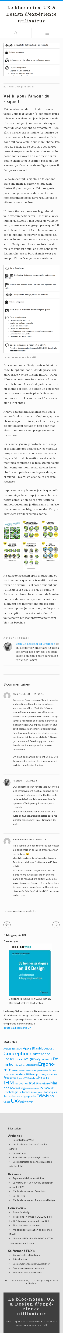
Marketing (17, 1088)
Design (28, 1059)
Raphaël (29, 86)
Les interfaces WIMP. (24, 1139)
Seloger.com (36, 1092)
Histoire (43, 1077)
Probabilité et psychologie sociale (31, 1157)
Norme (35, 1088)
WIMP (29, 1101)
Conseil (9, 1059)
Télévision (45, 1095)
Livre (47, 1083)
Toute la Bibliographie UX (17, 1027)
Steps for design (21, 1212)
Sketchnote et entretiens (26, 1225)
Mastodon (14, 1128)
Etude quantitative (39, 1070)
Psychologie (11, 1091)
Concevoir (15, 1208)
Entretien (20, 1065)
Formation (52, 1074)
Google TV (22, 1078)
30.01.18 (40, 839)
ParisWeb (47, 1088)
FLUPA (29, 1074)
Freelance (10, 1077)
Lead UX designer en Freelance (35, 643)
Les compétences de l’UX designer (31, 1263)
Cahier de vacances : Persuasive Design (34, 1200)
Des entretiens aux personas (28, 1268)
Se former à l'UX (20, 1251)
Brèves (13, 1174)
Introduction (20, 1259)
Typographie (29, 1096)
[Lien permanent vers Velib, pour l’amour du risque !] (31, 77)
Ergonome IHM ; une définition (29, 1178)
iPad (32, 1083)
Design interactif (42, 1059)
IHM (9, 1082)
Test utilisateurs (13, 1096)
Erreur (15, 1070)
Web (21, 1101)
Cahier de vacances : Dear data (29, 1191)
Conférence (40, 1054)
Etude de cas (24, 1070)
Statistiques (50, 1091)
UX (14, 1101)
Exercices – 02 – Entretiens (27, 1272)
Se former (24, 1092)
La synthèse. (19, 1153)
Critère (18, 1059)
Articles (14, 1136)
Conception (17, 1053)
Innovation (22, 1083)
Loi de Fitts (19, 1195)
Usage (7, 1101)
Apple (27, 1048)
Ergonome (32, 1064)
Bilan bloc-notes (43, 1048)
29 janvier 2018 (12, 86)
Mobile (28, 1088)
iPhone (40, 1083)
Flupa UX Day (39, 1074)
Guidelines (32, 1078)
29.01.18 (38, 693)
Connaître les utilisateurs (26, 1254)
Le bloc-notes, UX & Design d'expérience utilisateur (31, 14)
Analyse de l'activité (13, 1048)
